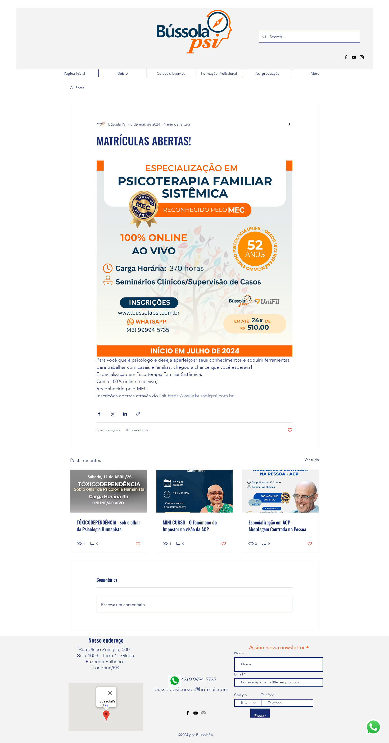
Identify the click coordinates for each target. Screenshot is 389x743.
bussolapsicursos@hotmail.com (191, 689)
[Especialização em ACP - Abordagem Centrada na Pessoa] (280, 491)
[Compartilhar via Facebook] (99, 413)
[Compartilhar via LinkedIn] (125, 413)
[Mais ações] (289, 124)
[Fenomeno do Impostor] (194, 491)
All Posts (77, 87)
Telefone (268, 695)
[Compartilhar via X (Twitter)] (112, 413)
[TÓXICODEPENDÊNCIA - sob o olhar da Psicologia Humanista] (108, 491)
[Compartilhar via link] (138, 413)
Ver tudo (312, 459)
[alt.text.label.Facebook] (346, 57)
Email (239, 674)
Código (240, 695)
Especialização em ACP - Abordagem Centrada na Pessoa (277, 526)
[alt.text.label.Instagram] (361, 57)
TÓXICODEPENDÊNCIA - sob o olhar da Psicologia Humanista (108, 526)
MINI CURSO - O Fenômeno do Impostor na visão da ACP (190, 526)
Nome (239, 653)
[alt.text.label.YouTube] (353, 57)
